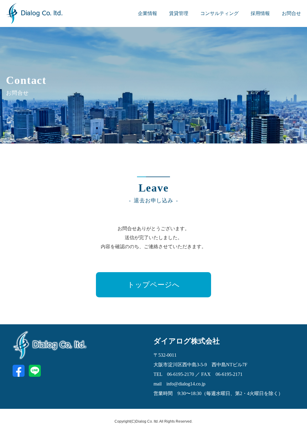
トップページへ (153, 285)
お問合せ (291, 13)
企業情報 (147, 13)
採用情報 (260, 13)
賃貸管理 (178, 13)
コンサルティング (219, 13)
